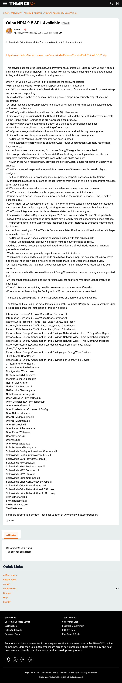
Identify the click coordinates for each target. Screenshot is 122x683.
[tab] (11, 535)
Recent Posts (9, 579)
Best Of (6, 602)
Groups (6, 593)
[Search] (112, 3)
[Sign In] (117, 3)
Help (5, 597)
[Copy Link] (60, 32)
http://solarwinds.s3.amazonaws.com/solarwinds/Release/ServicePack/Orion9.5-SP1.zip (56, 55)
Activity (6, 584)
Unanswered (61, 588)
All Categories (10, 575)
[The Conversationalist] (25, 29)
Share (10, 520)
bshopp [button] (17, 29)
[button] (9, 31)
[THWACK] (22, 3)
